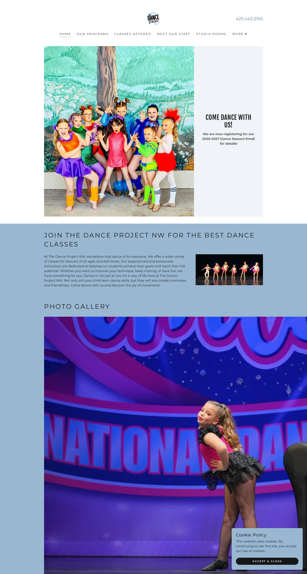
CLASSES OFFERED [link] (132, 34)
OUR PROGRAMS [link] (93, 34)
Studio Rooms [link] (211, 34)
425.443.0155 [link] (249, 18)
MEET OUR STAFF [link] (174, 34)
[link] (153, 19)
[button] (239, 34)
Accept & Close (267, 561)
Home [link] (65, 34)
